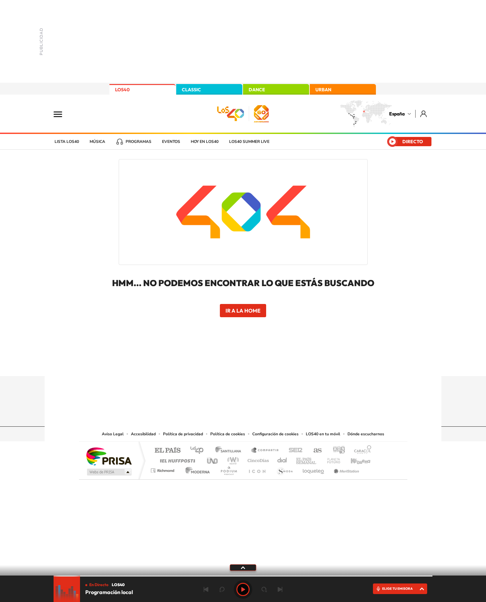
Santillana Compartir (265, 451)
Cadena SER (294, 451)
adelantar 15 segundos (264, 589)
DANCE (257, 90)
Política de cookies (227, 434)
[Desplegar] (243, 567)
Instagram (203, 363)
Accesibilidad (143, 434)
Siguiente (280, 589)
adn (336, 451)
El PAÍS (167, 451)
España (397, 114)
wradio (231, 459)
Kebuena (354, 459)
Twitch (269, 363)
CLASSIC (191, 90)
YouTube (229, 363)
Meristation (345, 469)
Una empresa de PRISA (109, 456)
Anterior (206, 589)
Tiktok (216, 363)
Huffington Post (176, 459)
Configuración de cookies (275, 434)
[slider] (243, 576)
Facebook (256, 363)
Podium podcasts (228, 469)
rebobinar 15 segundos (222, 589)
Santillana (230, 451)
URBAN (323, 90)
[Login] (424, 113)
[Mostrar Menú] (62, 113)
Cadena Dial (282, 459)
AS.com (314, 451)
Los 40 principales (199, 451)
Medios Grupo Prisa (108, 472)
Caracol (360, 451)
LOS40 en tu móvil (323, 434)
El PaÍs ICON (257, 469)
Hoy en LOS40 (205, 141)
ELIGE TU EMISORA (397, 588)
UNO (213, 459)
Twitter (243, 363)
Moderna (196, 469)
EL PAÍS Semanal (307, 459)
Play (243, 589)
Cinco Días (257, 459)
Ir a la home (243, 310)
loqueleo (314, 469)
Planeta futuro (331, 459)
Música (97, 141)
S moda (284, 469)
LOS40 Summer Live (249, 141)
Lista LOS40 (67, 141)
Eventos (171, 141)
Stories (282, 363)
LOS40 (122, 90)
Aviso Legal (113, 434)
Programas (138, 141)
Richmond (163, 469)
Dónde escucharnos (365, 434)
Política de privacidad (183, 434)
